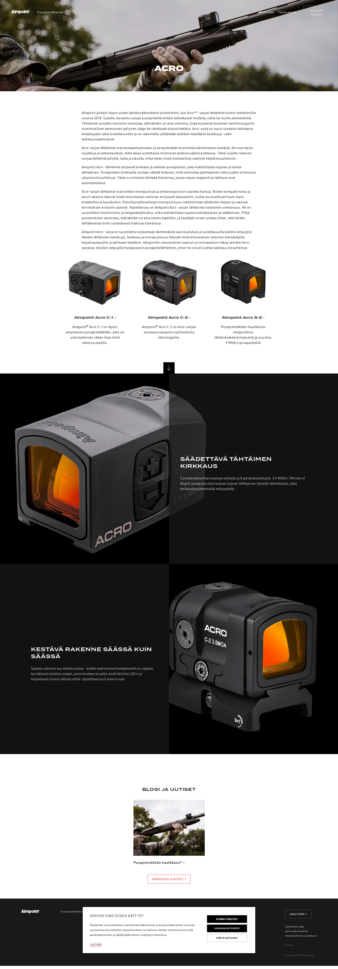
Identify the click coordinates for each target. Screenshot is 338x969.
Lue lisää (96, 944)
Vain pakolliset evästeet (227, 928)
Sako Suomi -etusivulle (316, 12)
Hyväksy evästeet (227, 919)
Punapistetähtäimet (72, 911)
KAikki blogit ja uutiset (167, 879)
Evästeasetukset (227, 937)
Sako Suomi (297, 914)
